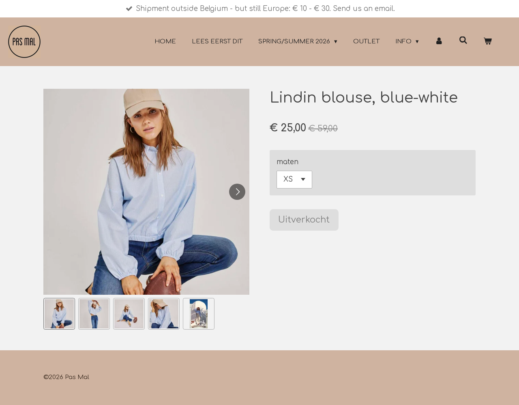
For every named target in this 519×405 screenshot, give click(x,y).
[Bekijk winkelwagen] (487, 42)
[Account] (439, 42)
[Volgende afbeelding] (237, 192)
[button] (59, 314)
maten (287, 162)
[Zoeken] (463, 40)
